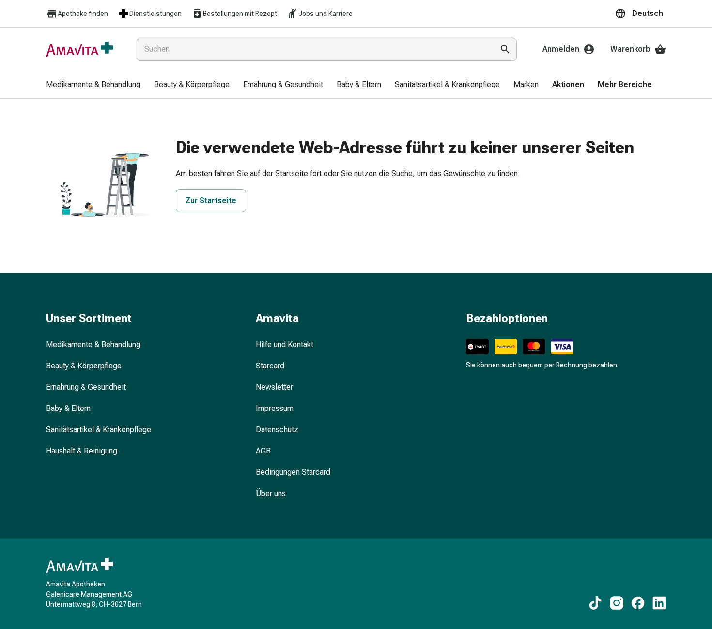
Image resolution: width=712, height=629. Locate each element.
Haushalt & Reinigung (81, 450)
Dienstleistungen (155, 13)
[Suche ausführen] (505, 49)
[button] (640, 13)
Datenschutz (277, 429)
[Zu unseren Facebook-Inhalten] (638, 603)
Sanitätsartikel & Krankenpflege (98, 429)
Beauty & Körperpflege (84, 365)
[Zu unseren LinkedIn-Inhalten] (659, 603)
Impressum (275, 408)
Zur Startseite (211, 200)
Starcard (270, 365)
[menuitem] (93, 85)
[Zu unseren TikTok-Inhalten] (595, 603)
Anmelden (560, 49)
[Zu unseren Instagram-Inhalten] (616, 603)
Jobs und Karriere (325, 13)
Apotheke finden (83, 13)
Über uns (271, 493)
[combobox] (313, 49)
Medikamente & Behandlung (93, 344)
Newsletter (274, 387)
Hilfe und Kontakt (284, 344)
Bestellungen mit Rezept (240, 13)
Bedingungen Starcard (293, 472)
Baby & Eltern (68, 408)
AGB (263, 450)
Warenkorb (630, 49)
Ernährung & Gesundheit (86, 387)
